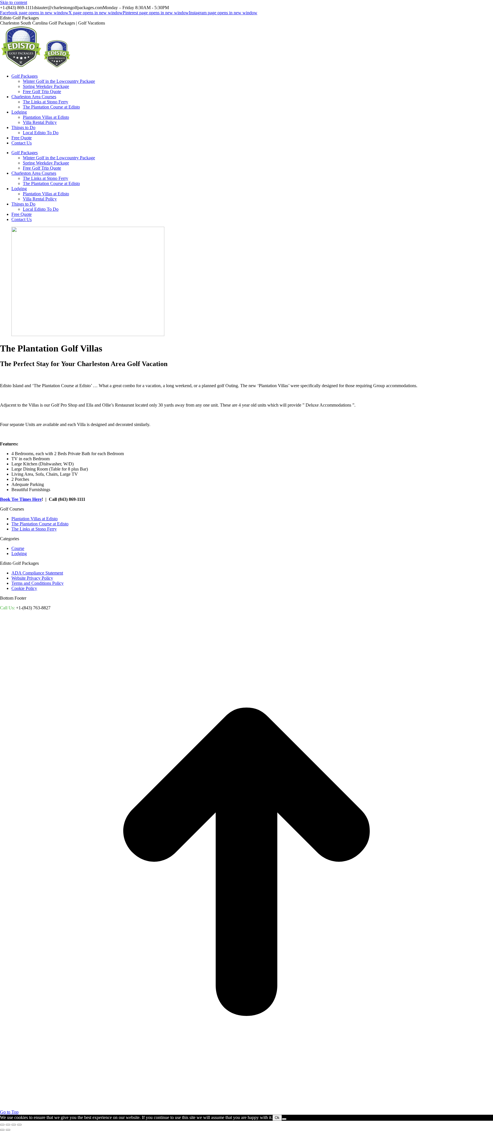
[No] (284, 1119)
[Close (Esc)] (2, 1125)
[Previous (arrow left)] (2, 1130)
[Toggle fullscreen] (13, 1125)
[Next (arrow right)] (8, 1130)
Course (17, 548)
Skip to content (13, 2)
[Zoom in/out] (19, 1125)
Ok (277, 1118)
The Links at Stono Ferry (34, 529)
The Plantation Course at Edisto (39, 523)
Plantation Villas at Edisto (34, 518)
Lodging (19, 553)
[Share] (8, 1125)
